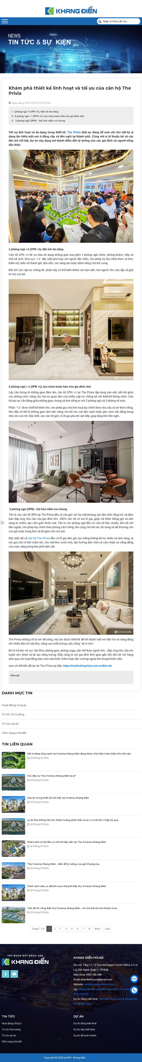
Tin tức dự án (10, 723)
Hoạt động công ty (14, 705)
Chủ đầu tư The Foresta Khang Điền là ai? (51, 775)
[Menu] (5, 21)
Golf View (85, 1003)
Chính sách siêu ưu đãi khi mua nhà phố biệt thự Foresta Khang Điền (66, 886)
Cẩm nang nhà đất (14, 733)
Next (97, 928)
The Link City (106, 998)
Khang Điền (84, 989)
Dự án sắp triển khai (84, 1029)
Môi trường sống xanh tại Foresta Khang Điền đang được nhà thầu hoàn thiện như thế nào (79, 753)
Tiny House (92, 1057)
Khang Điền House (103, 989)
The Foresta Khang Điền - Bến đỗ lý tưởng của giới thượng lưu (63, 864)
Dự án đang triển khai (85, 1023)
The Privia (74, 132)
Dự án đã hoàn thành (85, 1035)
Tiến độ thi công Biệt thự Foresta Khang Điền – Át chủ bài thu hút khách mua (72, 908)
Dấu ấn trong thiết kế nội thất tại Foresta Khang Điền (58, 797)
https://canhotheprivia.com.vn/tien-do (87, 665)
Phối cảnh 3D (81, 994)
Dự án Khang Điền (126, 989)
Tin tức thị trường (13, 714)
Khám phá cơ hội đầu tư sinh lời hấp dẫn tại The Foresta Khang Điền (66, 842)
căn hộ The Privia (39, 538)
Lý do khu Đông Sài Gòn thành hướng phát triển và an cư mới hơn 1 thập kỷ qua (72, 820)
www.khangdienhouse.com (99, 984)
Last (107, 928)
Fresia (118, 998)
